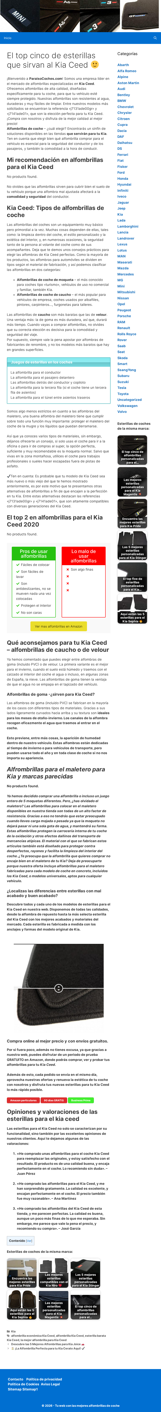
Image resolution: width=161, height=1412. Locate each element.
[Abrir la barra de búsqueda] (155, 38)
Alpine (122, 77)
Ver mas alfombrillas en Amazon (58, 626)
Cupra (122, 125)
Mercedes (125, 274)
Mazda (123, 268)
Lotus (122, 250)
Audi (121, 89)
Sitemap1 (30, 1389)
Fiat (120, 161)
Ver (29, 1241)
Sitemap (15, 1389)
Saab (121, 346)
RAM (121, 322)
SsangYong (126, 370)
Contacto (15, 1379)
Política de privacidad (44, 1379)
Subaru (123, 376)
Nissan (123, 298)
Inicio (7, 38)
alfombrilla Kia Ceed (70, 1335)
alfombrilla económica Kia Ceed (33, 1335)
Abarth (123, 65)
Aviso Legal (50, 1384)
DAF (120, 137)
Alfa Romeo (126, 71)
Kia (13, 1331)
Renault (123, 328)
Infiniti (122, 191)
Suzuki (123, 382)
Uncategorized (129, 400)
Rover (122, 340)
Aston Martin (128, 83)
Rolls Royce (126, 334)
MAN (121, 256)
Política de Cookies (23, 1384)
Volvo (122, 412)
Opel (121, 304)
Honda (122, 179)
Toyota (123, 394)
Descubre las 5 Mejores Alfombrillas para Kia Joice (46, 1344)
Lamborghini (127, 226)
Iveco (121, 196)
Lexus (122, 244)
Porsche (124, 316)
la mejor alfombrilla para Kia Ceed (44, 1340)
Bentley (123, 95)
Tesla (121, 388)
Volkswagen (127, 406)
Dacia (122, 131)
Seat (121, 352)
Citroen (123, 119)
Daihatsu (124, 143)
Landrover (125, 238)
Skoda (122, 358)
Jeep (121, 208)
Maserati (124, 262)
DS (119, 149)
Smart (122, 364)
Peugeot (124, 310)
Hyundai (124, 184)
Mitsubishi (126, 292)
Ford (121, 172)
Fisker (122, 167)
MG (120, 280)
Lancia (122, 232)
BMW (121, 101)
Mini (121, 286)
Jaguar (123, 202)
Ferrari (122, 155)
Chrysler (124, 113)
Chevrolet (125, 107)
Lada (121, 220)
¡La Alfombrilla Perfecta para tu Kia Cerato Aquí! (47, 1348)
